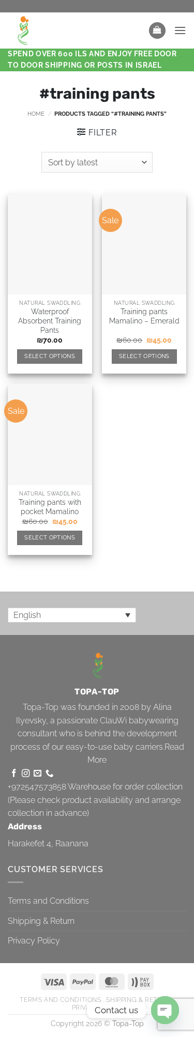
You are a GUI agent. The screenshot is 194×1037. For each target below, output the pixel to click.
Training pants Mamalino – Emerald (144, 316)
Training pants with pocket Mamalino (50, 507)
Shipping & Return (41, 921)
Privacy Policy (34, 941)
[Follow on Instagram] (25, 773)
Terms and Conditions (48, 901)
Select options (49, 356)
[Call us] (49, 773)
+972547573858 (37, 787)
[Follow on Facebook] (14, 773)
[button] (157, 30)
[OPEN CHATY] (165, 1010)
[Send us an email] (37, 773)
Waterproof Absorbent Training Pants (49, 320)
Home (35, 113)
